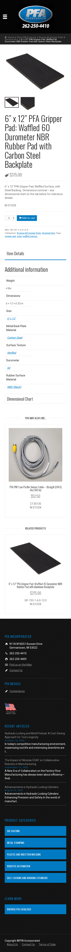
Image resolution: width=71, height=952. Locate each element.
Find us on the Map (20, 664)
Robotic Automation (18, 866)
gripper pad (10, 236)
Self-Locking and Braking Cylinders (27, 878)
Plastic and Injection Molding (24, 854)
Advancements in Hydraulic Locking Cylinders (32, 787)
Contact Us (16, 670)
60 (8, 367)
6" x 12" (11, 318)
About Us (12, 944)
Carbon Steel (14, 337)
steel (19, 236)
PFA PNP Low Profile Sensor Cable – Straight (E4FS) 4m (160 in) (36, 488)
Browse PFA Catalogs (19, 909)
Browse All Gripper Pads (29, 233)
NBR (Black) (14, 387)
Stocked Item (48, 233)
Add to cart (28, 217)
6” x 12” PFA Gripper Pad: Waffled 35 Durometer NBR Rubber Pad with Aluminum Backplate (35, 585)
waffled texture (30, 236)
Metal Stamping (15, 843)
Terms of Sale (47, 944)
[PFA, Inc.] (36, 16)
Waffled (11, 352)
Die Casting (13, 831)
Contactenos (17, 691)
